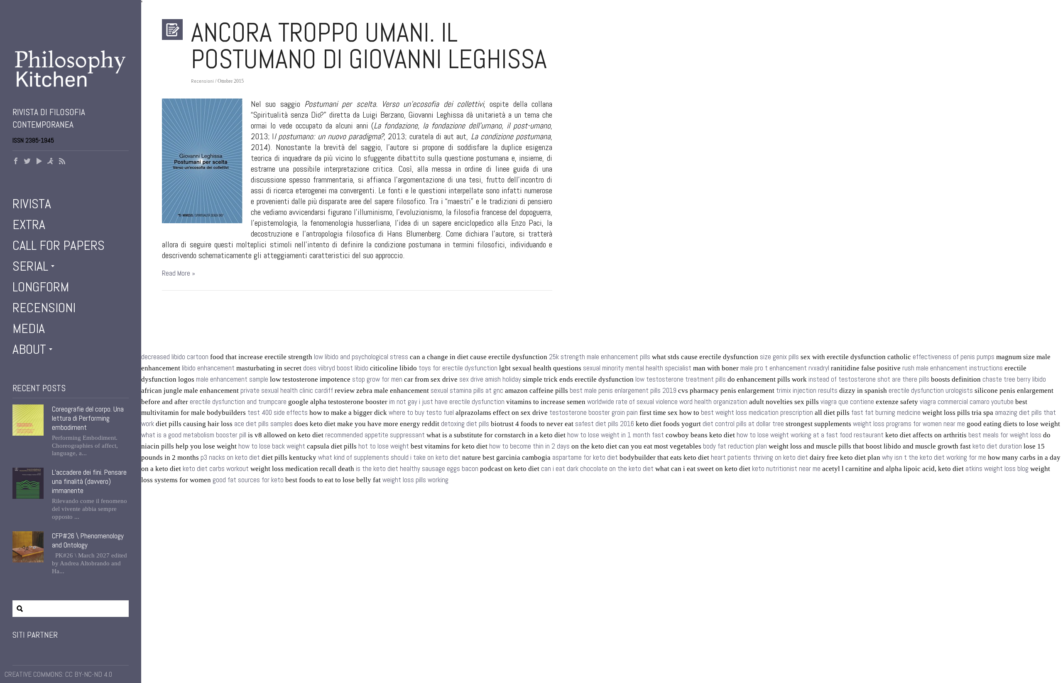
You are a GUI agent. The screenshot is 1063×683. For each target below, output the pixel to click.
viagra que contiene (847, 401)
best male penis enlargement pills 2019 (623, 390)
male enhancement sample (232, 379)
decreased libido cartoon (174, 357)
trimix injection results (807, 390)
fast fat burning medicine (886, 412)
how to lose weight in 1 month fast (615, 435)
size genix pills (779, 357)
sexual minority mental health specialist (637, 368)
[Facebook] (15, 162)
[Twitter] (27, 162)
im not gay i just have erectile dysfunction (447, 401)
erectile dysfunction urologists (931, 390)
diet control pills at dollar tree (743, 423)
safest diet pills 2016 (604, 423)
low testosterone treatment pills (680, 379)
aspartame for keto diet (585, 457)
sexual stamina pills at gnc (467, 390)
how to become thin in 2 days (529, 446)
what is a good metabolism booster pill (193, 435)
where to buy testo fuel (421, 412)
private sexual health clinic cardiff (286, 390)
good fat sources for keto (248, 480)
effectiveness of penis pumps (953, 357)
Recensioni (44, 307)
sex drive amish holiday (490, 379)
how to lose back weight (271, 446)
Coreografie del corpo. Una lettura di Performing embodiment (88, 418)
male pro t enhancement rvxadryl (784, 368)
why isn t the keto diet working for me (934, 457)
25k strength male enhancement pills (599, 357)
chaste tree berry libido (1014, 379)
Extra (28, 224)
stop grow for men (377, 379)
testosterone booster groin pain (593, 412)
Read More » (178, 273)
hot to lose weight (383, 446)
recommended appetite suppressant (375, 435)
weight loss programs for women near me (909, 423)
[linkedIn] (50, 162)
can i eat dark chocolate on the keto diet (597, 468)
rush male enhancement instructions (952, 368)
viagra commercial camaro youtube (967, 401)
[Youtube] (39, 162)
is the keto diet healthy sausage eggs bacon (417, 468)
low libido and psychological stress (361, 357)
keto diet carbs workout (216, 468)
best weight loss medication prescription (757, 412)
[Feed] (62, 162)
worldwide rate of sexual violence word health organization (667, 401)
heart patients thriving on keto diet (759, 457)
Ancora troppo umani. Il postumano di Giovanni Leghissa (369, 45)
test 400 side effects (277, 412)
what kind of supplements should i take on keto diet (389, 457)
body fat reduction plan (735, 446)
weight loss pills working (415, 480)
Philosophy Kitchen (70, 68)
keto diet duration (997, 446)
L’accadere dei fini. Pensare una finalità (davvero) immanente (89, 481)
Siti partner (35, 634)
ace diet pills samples (263, 423)
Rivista (31, 203)
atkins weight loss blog (997, 468)
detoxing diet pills (465, 423)
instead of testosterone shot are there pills (868, 379)
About (29, 349)
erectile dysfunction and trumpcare (238, 401)
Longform (40, 287)
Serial (30, 266)
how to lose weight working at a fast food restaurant (810, 435)
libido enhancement (208, 368)
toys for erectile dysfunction (458, 368)
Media (28, 328)
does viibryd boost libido (335, 368)
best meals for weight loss (1004, 435)
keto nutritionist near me (786, 468)
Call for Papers (58, 245)
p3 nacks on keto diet (230, 457)
